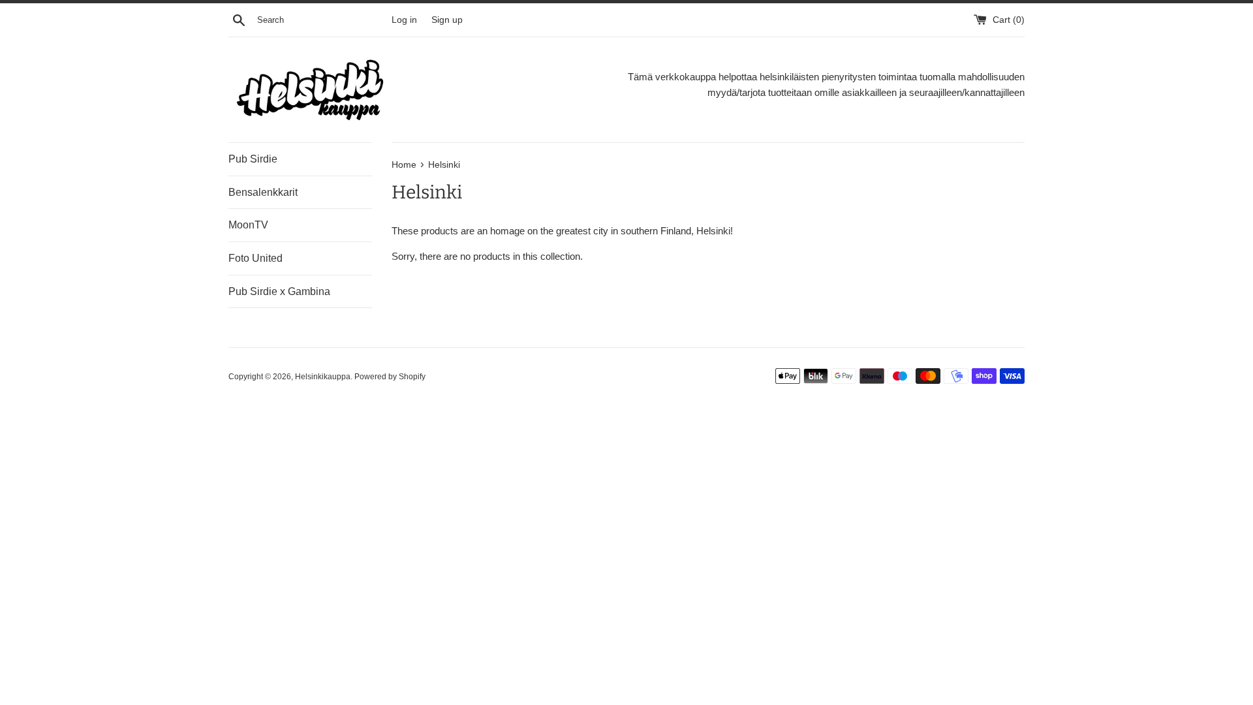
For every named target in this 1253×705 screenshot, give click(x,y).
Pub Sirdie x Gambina (279, 291)
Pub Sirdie (252, 158)
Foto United (255, 258)
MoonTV (248, 224)
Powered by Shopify (389, 376)
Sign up (447, 20)
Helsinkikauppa (322, 376)
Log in (404, 20)
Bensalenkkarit (263, 192)
